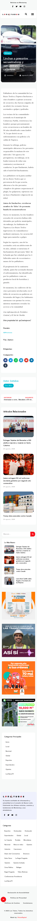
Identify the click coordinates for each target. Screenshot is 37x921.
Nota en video (18, 844)
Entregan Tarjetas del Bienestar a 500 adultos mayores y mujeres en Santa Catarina (17, 442)
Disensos (26, 854)
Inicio (7, 742)
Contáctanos (28, 903)
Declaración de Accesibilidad (18, 892)
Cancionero (18, 849)
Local (7, 746)
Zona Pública (9, 867)
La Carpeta (8, 840)
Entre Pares (8, 858)
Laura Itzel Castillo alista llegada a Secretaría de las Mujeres (23, 581)
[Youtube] (20, 6)
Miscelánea (27, 840)
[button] (26, 14)
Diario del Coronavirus (12, 854)
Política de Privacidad (18, 898)
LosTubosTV (10, 774)
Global (8, 756)
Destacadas (18, 831)
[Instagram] (24, 6)
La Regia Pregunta (21, 858)
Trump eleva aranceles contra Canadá (17, 516)
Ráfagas (8, 53)
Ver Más (8, 385)
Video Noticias (23, 872)
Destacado (28, 831)
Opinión (8, 769)
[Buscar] (32, 534)
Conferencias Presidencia (13, 876)
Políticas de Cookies (12, 903)
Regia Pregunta (10, 872)
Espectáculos (10, 765)
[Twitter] (16, 6)
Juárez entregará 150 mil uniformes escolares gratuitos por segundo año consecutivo (17, 480)
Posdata (17, 840)
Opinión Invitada (19, 863)
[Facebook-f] (12, 6)
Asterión (7, 849)
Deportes (9, 760)
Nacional (8, 751)
